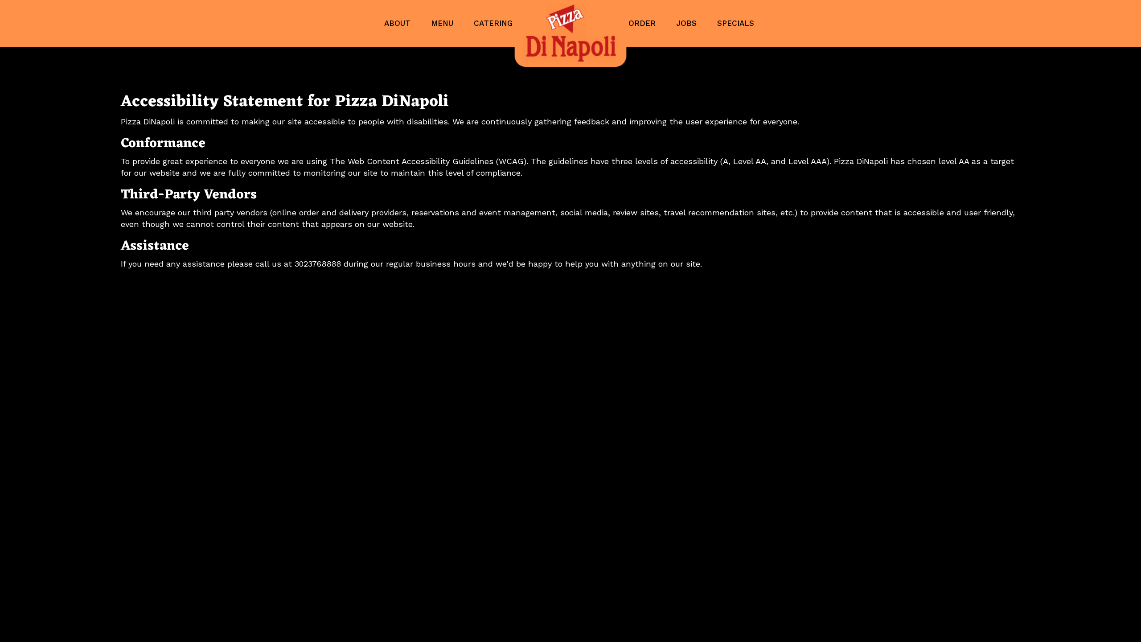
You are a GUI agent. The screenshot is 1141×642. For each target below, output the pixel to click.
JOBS (687, 23)
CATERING (493, 23)
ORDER (643, 23)
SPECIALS (735, 23)
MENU (443, 23)
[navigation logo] (570, 33)
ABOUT (398, 23)
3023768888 (318, 263)
